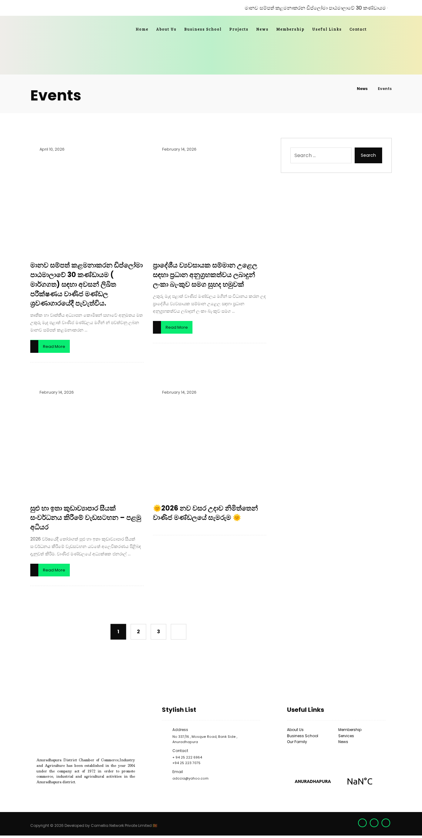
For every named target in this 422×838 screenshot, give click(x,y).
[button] (362, 823)
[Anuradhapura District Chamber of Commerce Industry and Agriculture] (48, 32)
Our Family (297, 741)
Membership (349, 729)
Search (368, 155)
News (343, 741)
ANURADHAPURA (336, 781)
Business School (302, 735)
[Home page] (345, 88)
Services (346, 735)
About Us (295, 729)
